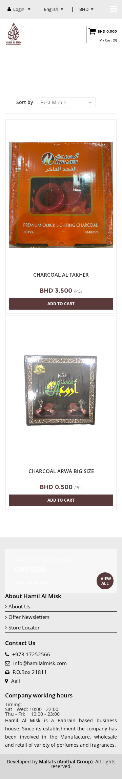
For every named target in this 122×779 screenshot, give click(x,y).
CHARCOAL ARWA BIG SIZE (61, 471)
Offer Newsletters (28, 616)
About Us (19, 606)
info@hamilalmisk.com (40, 663)
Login (19, 9)
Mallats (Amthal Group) (66, 761)
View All (106, 581)
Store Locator (24, 627)
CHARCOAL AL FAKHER (61, 275)
